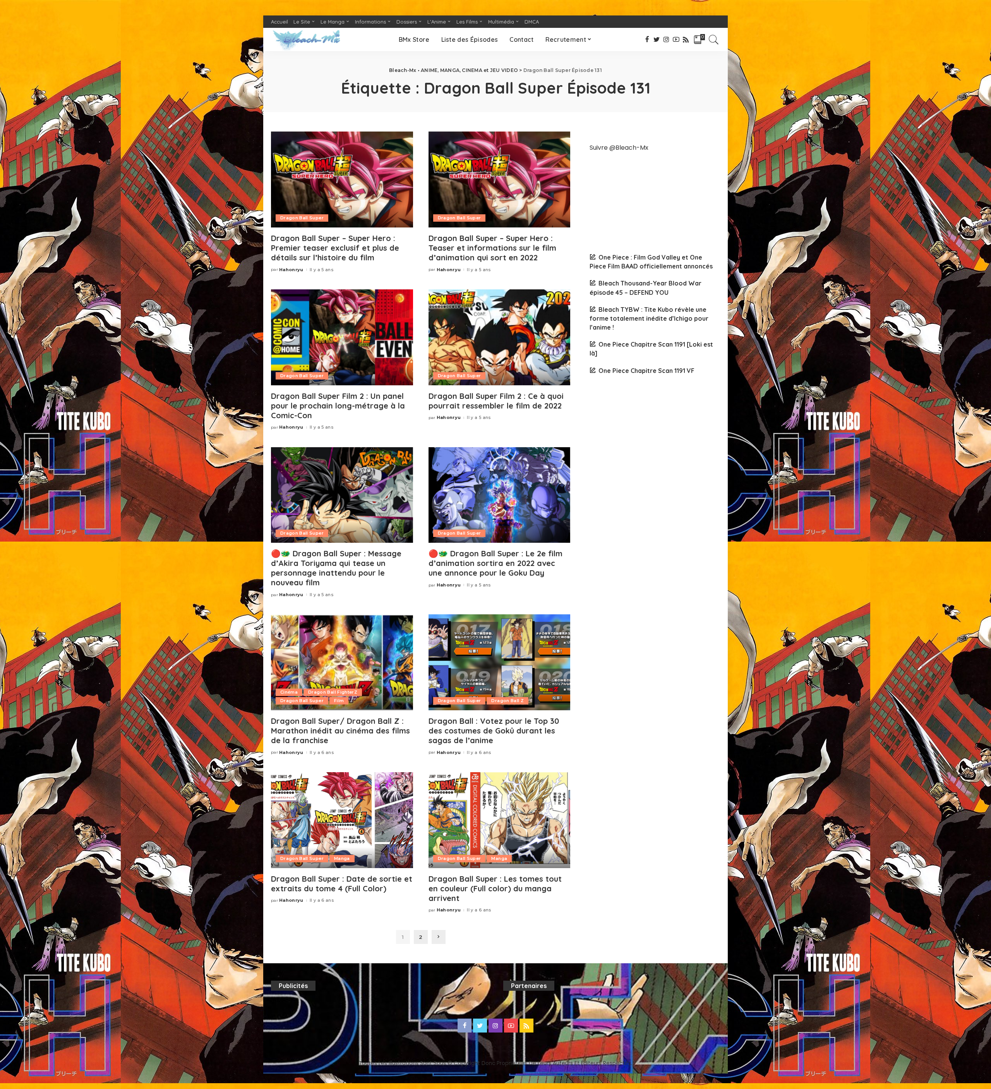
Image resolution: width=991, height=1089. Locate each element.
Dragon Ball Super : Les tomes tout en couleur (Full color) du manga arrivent (495, 888)
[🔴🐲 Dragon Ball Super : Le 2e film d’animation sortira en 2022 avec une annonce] (500, 495)
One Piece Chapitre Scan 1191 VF (646, 370)
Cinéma (289, 692)
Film (339, 700)
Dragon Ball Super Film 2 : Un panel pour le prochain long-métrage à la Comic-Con (338, 405)
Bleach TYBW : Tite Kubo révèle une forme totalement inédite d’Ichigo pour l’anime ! (649, 318)
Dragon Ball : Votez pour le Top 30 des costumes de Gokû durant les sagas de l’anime (494, 730)
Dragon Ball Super (302, 218)
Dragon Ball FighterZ (332, 692)
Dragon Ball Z (507, 700)
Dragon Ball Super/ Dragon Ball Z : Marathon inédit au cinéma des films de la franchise (340, 730)
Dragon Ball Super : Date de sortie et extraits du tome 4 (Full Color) (341, 883)
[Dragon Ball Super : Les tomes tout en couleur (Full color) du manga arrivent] (500, 820)
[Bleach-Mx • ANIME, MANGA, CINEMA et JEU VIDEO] (306, 39)
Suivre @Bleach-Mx (619, 147)
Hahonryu (291, 270)
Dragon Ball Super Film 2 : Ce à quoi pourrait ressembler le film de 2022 (496, 400)
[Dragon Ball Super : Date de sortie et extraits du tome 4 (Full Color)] (342, 820)
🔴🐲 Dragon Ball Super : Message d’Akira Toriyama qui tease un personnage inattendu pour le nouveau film (336, 568)
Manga (342, 858)
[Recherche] (714, 39)
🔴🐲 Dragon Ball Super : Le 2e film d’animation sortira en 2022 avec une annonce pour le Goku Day (495, 563)
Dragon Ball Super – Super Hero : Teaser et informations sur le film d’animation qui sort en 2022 (492, 247)
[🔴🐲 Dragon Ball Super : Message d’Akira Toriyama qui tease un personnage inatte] (342, 495)
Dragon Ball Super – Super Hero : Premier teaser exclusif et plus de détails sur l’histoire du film (335, 247)
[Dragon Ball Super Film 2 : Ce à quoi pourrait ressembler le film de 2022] (500, 337)
